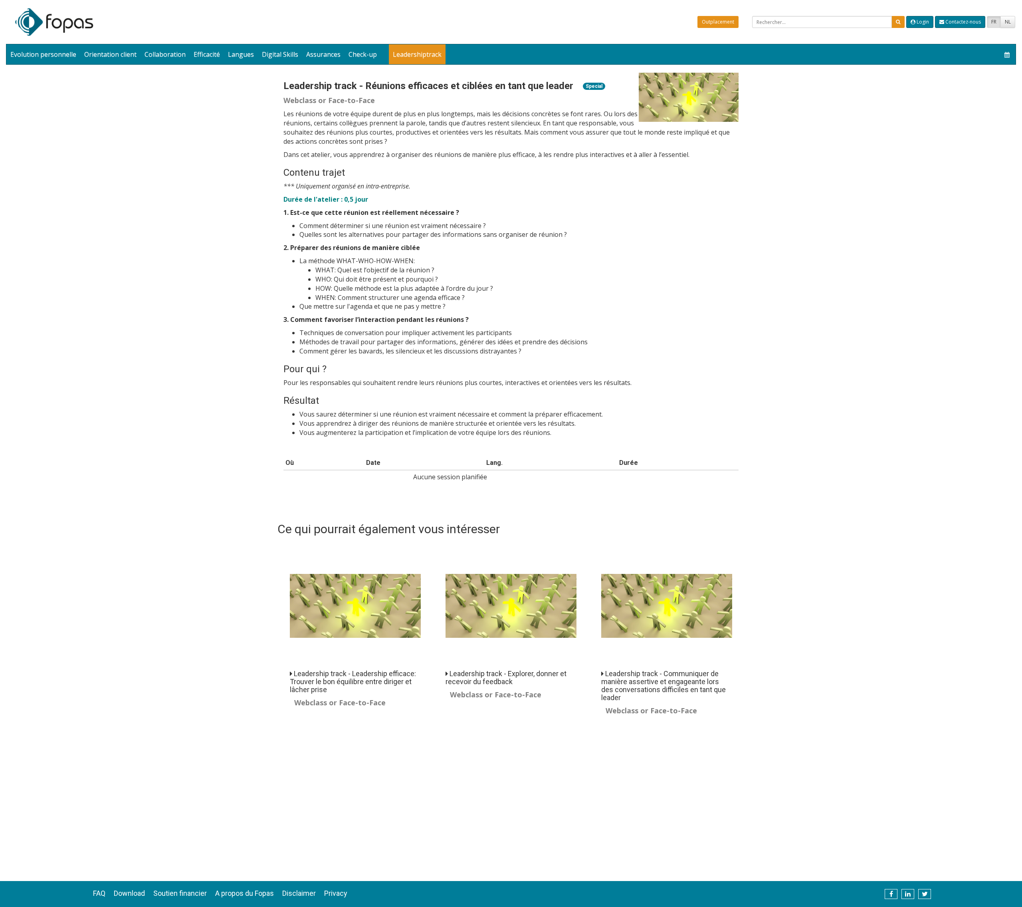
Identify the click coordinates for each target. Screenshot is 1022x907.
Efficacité (207, 54)
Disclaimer (299, 893)
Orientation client (110, 54)
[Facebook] (891, 894)
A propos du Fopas (244, 893)
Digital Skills (280, 54)
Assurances (323, 54)
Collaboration (165, 54)
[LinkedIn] (907, 894)
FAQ (99, 893)
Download (129, 893)
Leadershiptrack (417, 54)
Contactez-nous (962, 21)
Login (922, 21)
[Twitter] (924, 894)
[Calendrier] (1007, 54)
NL (1008, 21)
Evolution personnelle (43, 54)
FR (993, 21)
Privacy (335, 893)
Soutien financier (180, 893)
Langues (241, 54)
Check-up (363, 54)
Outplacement (718, 21)
